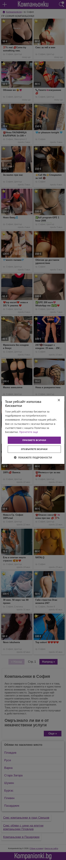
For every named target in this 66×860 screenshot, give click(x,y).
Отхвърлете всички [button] (34, 449)
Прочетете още (28, 432)
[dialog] (33, 430)
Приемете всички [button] (34, 440)
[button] (33, 457)
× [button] (58, 400)
